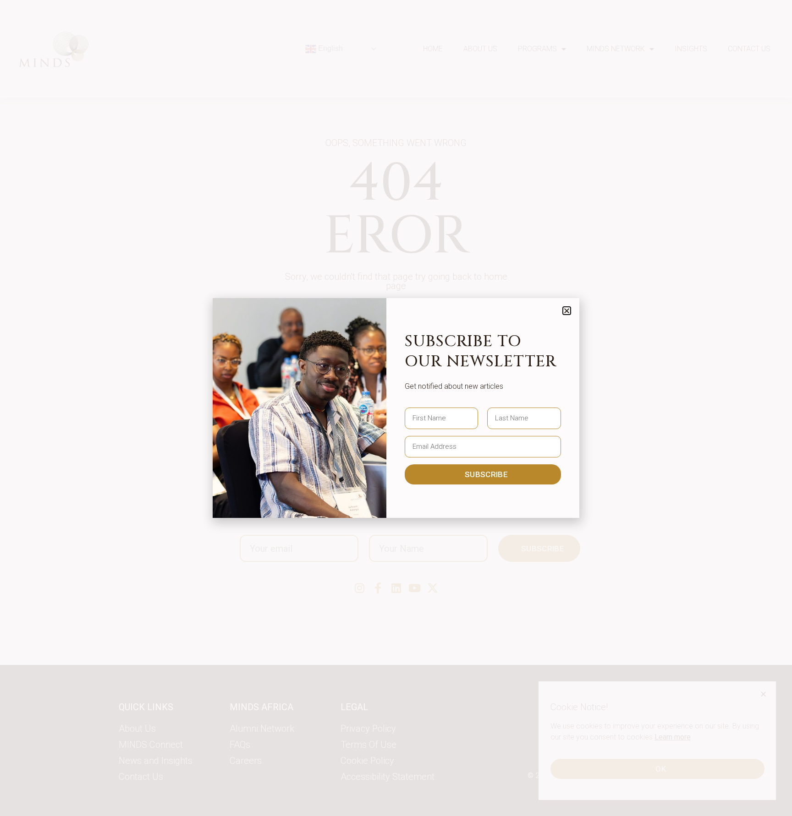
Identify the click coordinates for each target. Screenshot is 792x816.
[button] (566, 310)
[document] (396, 408)
